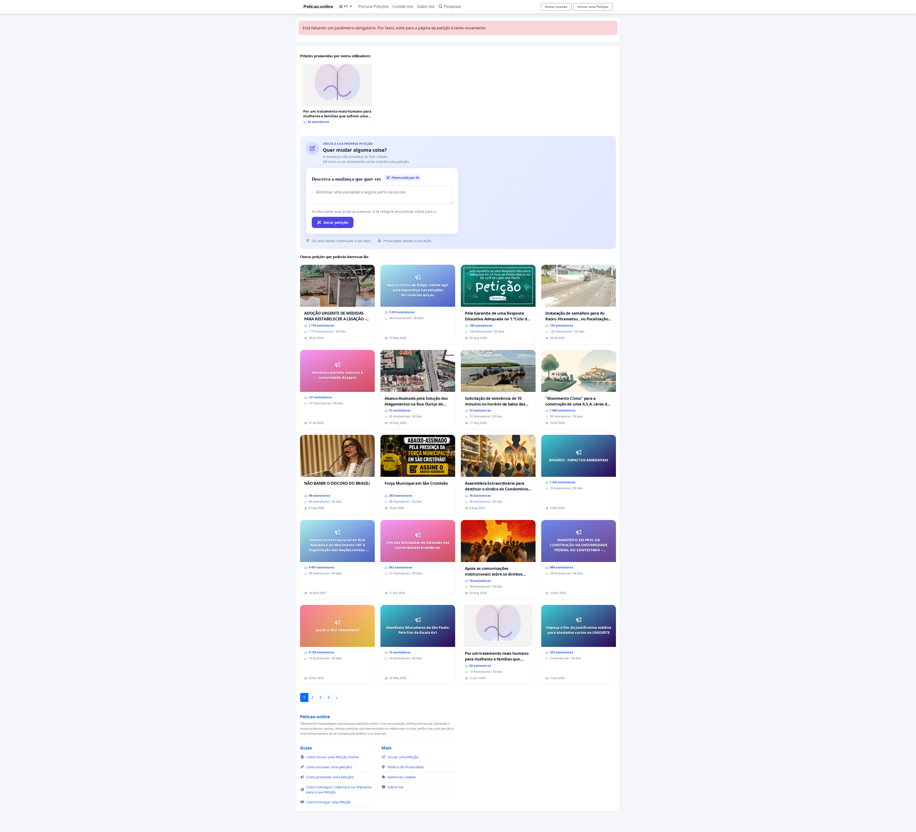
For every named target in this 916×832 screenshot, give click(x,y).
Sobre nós (425, 7)
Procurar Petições (373, 7)
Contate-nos (402, 7)
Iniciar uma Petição (593, 7)
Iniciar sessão (556, 7)
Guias (306, 748)
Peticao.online (318, 6)
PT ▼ (348, 6)
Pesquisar (452, 7)
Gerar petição (335, 222)
